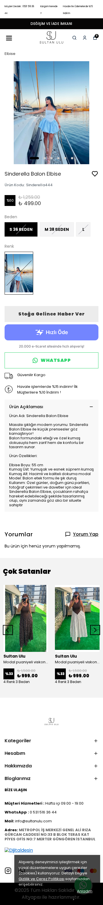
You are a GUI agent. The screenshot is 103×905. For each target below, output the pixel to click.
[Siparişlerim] (84, 37)
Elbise (10, 53)
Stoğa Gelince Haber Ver (51, 314)
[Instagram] (8, 870)
